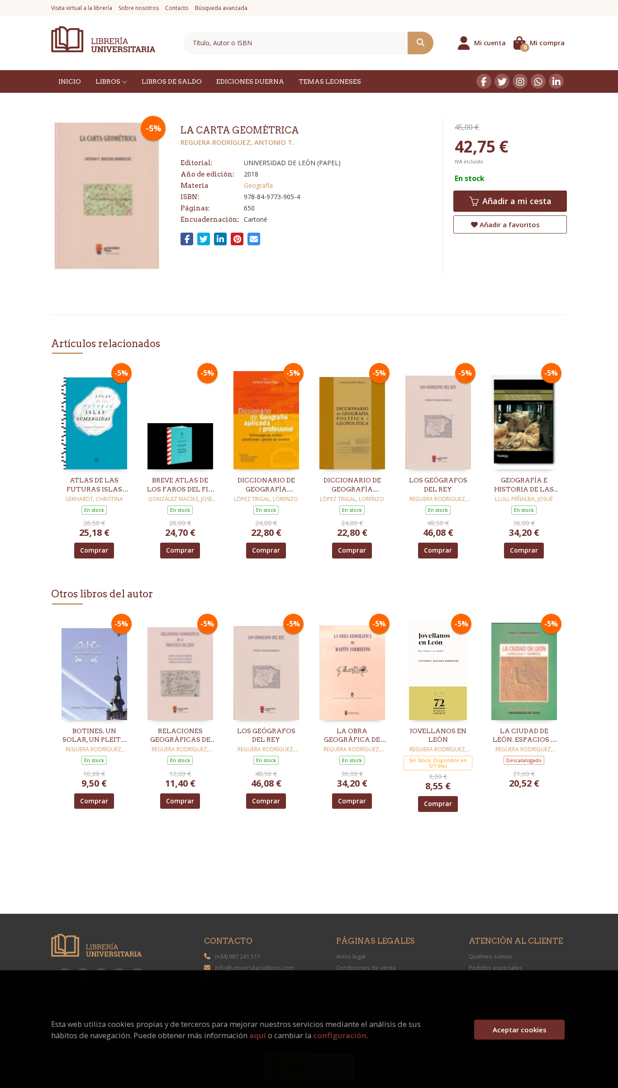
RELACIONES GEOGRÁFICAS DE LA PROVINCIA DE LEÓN (180, 735)
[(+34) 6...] (538, 81)
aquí (257, 1035)
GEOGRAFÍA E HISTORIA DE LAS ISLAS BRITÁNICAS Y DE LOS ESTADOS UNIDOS (523, 485)
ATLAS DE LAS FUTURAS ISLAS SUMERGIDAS (94, 485)
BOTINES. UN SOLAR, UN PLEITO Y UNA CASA (94, 735)
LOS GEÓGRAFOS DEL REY (438, 485)
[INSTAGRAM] (520, 81)
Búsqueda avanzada (221, 8)
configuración (339, 1035)
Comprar (94, 550)
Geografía (258, 185)
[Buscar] (420, 43)
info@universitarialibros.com (254, 968)
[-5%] (94, 418)
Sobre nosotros (139, 8)
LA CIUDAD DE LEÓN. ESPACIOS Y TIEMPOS (524, 735)
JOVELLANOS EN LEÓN (438, 735)
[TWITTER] (501, 81)
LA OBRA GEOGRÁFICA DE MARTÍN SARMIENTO (352, 735)
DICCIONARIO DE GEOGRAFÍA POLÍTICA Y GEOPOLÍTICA (352, 485)
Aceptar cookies (520, 1029)
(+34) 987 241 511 (237, 956)
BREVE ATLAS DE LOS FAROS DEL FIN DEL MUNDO (180, 485)
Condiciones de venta (366, 968)
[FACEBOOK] (483, 81)
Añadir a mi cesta (515, 201)
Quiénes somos (490, 956)
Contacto (177, 8)
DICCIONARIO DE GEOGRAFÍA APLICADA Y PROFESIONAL (266, 485)
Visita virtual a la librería (81, 8)
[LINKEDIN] (556, 81)
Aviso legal (351, 956)
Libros (108, 81)
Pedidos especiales (496, 968)
